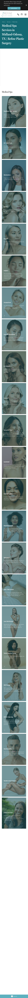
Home (3, 22)
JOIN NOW (14, 8)
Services (8, 22)
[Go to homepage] (7, 14)
